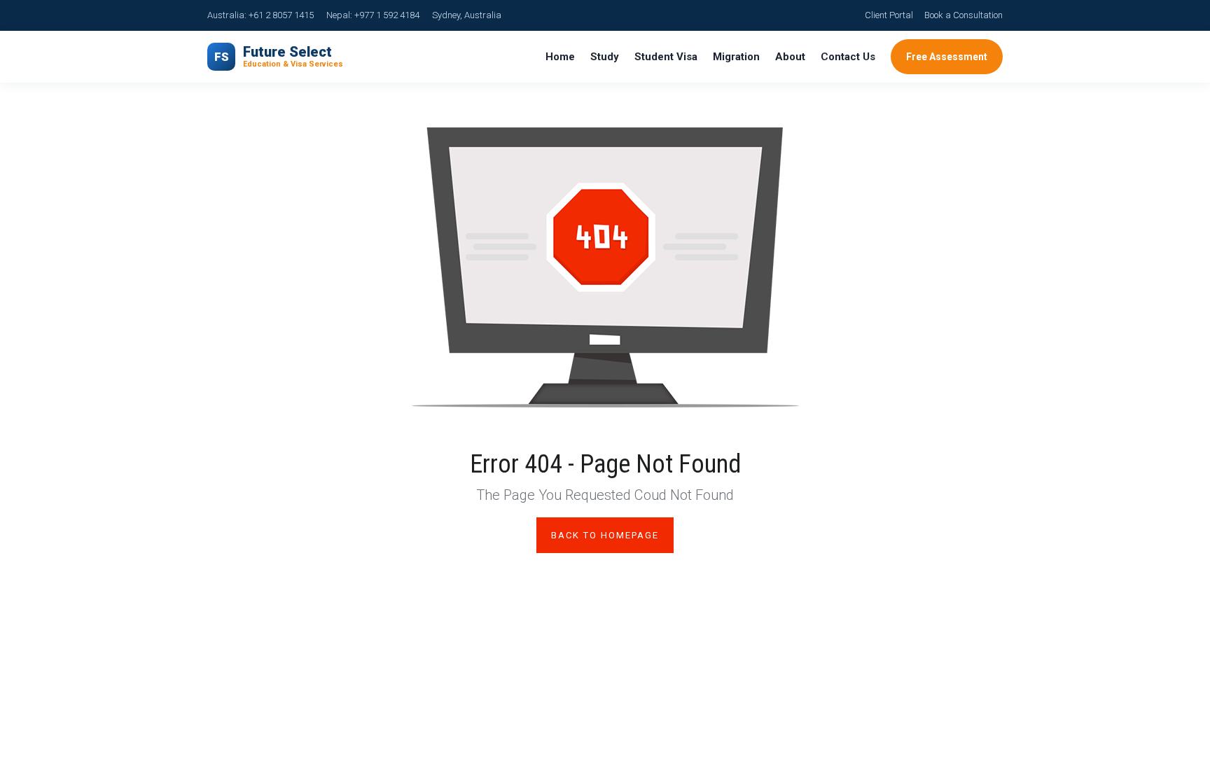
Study (604, 56)
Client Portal (889, 15)
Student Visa (665, 56)
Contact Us (848, 56)
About (790, 56)
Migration (736, 56)
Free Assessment (946, 56)
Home (560, 56)
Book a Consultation (963, 15)
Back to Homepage (605, 535)
